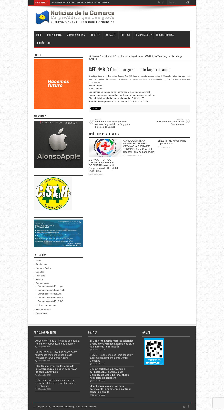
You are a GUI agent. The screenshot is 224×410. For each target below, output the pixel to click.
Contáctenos (43, 43)
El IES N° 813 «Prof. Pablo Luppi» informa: (172, 142)
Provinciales (54, 35)
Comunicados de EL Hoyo (50, 286)
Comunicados (142, 35)
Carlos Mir (92, 406)
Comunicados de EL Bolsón (51, 301)
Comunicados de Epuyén (49, 294)
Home (95, 56)
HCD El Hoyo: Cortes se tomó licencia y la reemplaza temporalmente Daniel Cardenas (111, 357)
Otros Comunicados (47, 305)
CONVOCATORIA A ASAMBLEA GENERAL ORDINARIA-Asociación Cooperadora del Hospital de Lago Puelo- (104, 165)
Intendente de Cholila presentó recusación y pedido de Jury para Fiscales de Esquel (112, 123)
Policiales (110, 35)
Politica (125, 35)
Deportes (95, 35)
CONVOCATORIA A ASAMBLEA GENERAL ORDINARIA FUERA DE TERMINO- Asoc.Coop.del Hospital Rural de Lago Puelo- (139, 146)
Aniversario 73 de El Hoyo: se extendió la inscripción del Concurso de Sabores (57, 342)
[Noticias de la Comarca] (75, 22)
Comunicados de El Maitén (50, 297)
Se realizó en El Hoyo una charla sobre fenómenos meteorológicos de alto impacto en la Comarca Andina (56, 354)
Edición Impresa (165, 35)
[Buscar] (187, 2)
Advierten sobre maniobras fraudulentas (170, 122)
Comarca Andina (75, 35)
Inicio (39, 35)
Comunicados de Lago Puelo (128, 56)
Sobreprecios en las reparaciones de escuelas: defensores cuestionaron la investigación (55, 383)
